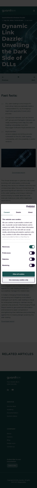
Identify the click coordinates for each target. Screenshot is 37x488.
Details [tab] (18, 212)
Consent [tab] (7, 212)
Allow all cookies (18, 274)
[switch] (32, 253)
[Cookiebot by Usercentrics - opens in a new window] (26, 206)
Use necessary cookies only (18, 280)
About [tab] (30, 212)
